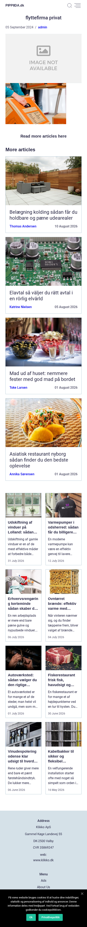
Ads (43, 880)
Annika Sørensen (22, 474)
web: (43, 855)
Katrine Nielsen (21, 307)
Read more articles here (43, 136)
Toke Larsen (18, 387)
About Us (43, 887)
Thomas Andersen (23, 226)
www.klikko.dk (43, 860)
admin (42, 27)
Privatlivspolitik (50, 917)
